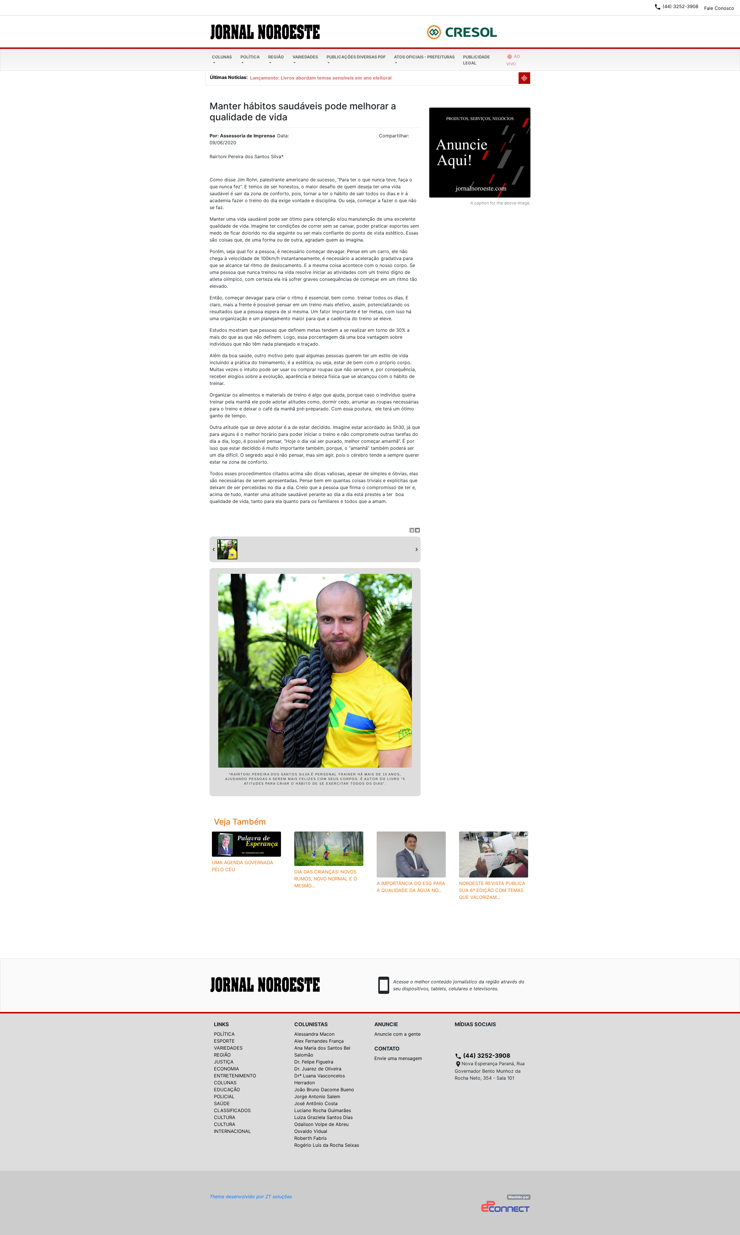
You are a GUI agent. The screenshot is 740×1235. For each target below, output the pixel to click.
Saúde (222, 1103)
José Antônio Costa (316, 1103)
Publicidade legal (476, 59)
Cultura (224, 1117)
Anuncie (386, 1024)
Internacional (232, 1131)
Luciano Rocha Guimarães (322, 1110)
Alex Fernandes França (319, 1041)
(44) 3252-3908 (482, 1055)
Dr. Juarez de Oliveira (317, 1069)
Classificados (232, 1110)
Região (276, 56)
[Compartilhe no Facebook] (419, 137)
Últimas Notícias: (229, 77)
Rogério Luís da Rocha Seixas (326, 1145)
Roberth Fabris (310, 1138)
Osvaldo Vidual (310, 1131)
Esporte (224, 1041)
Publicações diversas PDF (356, 56)
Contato (386, 1049)
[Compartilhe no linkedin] (413, 137)
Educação (227, 1089)
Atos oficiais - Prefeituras (424, 56)
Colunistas (311, 1024)
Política (250, 56)
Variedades (305, 56)
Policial (224, 1096)
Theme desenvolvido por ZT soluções (251, 1196)
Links (221, 1024)
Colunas (222, 56)
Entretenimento (235, 1076)
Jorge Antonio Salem (317, 1096)
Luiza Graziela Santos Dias (323, 1117)
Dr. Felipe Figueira (313, 1062)
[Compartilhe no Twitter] (416, 137)
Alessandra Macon (314, 1034)
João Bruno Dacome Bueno (324, 1089)
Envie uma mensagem (398, 1058)
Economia (226, 1069)
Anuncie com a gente (397, 1034)
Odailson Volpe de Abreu (321, 1124)
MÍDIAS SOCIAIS (475, 1024)
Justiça (224, 1062)
